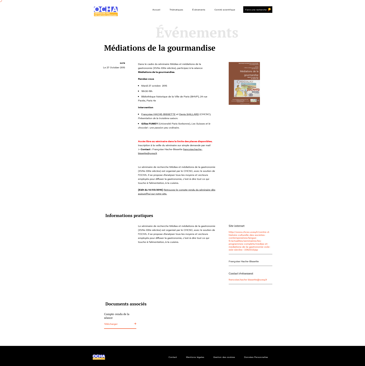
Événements (198, 9)
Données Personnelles (256, 357)
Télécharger (111, 324)
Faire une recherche (256, 9)
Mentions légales (195, 357)
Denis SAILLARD (189, 114)
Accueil (156, 9)
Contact (173, 357)
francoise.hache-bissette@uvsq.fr (248, 279)
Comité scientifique (224, 9)
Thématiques (176, 9)
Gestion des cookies (224, 357)
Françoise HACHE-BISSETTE (158, 114)
